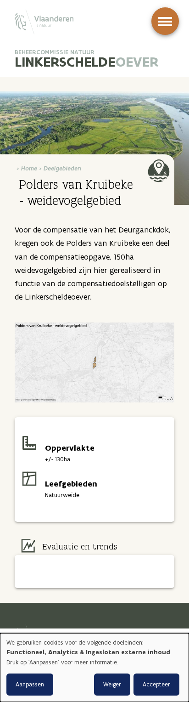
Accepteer (156, 684)
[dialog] (94, 667)
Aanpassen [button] (30, 684)
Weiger (112, 684)
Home (29, 168)
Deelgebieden (62, 168)
